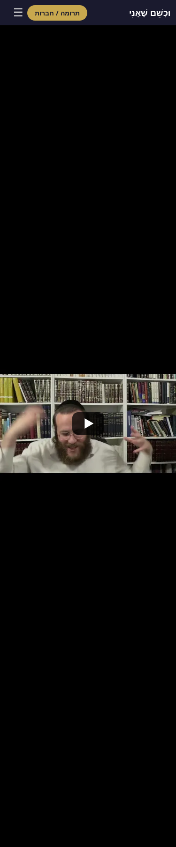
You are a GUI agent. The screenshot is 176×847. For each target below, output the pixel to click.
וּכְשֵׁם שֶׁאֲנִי (149, 12)
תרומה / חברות (57, 12)
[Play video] (88, 423)
